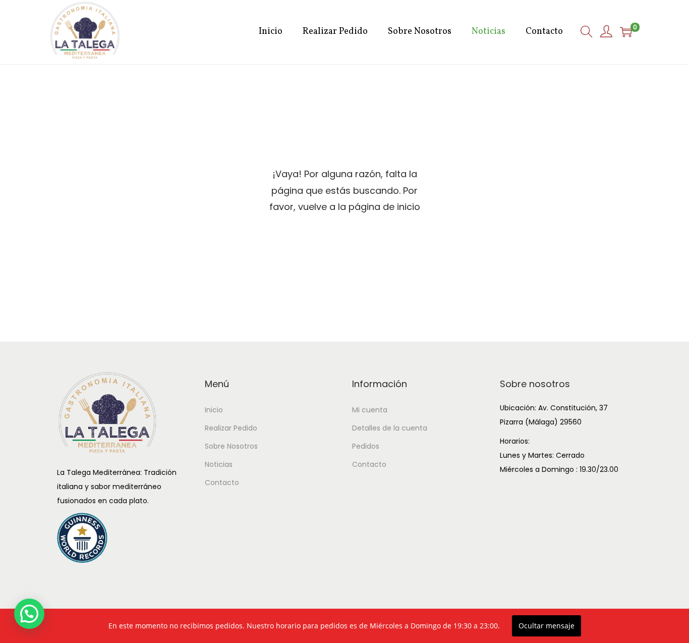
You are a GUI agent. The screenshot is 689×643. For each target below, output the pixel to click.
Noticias (219, 464)
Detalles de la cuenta (389, 428)
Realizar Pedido (231, 428)
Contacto (222, 482)
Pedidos (365, 446)
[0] (626, 32)
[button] (29, 614)
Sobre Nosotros (231, 446)
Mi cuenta (369, 410)
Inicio (214, 410)
